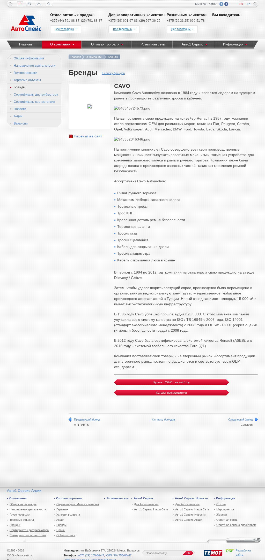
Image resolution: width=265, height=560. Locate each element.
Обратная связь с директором (236, 524)
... (24, 540)
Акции (60, 519)
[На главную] (26, 24)
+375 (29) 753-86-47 (118, 555)
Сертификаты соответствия (28, 535)
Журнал (221, 514)
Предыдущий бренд (87, 419)
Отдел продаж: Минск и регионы (77, 504)
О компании (93, 56)
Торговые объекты (22, 519)
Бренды (15, 524)
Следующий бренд (240, 419)
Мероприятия (225, 509)
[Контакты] (29, 3)
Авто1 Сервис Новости (190, 514)
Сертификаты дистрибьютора (29, 530)
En (248, 3)
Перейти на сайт (88, 136)
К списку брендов (113, 73)
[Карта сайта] (38, 3)
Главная (75, 56)
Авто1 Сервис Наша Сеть (151, 509)
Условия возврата (68, 514)
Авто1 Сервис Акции (24, 490)
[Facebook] (226, 4)
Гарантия (62, 509)
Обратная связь (227, 519)
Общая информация (23, 504)
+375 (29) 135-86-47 (91, 555)
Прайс (60, 530)
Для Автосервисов (146, 504)
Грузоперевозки (20, 514)
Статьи (221, 504)
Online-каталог (65, 535)
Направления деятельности (28, 509)
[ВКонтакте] (221, 4)
